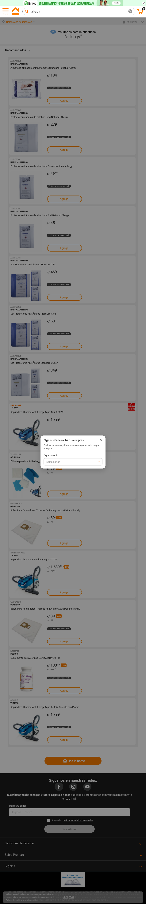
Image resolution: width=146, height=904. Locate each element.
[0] (140, 13)
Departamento (51, 455)
